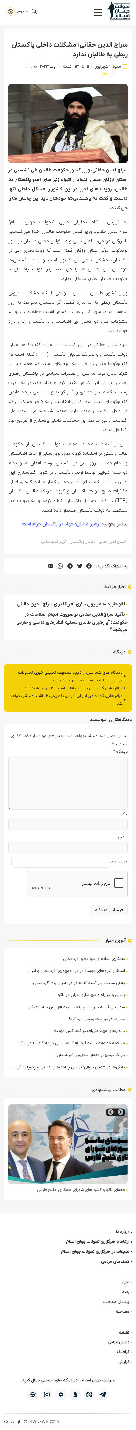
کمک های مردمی (115, 1261)
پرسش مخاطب (116, 1302)
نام (125, 813)
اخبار (125, 1282)
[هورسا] (61, 1394)
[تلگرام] (103, 1394)
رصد (125, 1292)
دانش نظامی (118, 1342)
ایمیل (123, 837)
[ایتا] (89, 1394)
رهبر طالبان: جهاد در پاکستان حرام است (60, 524)
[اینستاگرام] (46, 1394)
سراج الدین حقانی (112, 542)
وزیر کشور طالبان (54, 542)
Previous (120, 1112)
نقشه (124, 1332)
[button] (98, 12)
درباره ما (122, 1231)
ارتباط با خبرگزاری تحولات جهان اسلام (97, 1241)
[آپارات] (33, 1394)
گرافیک (123, 1352)
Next (111, 1112)
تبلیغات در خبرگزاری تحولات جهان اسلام (95, 1251)
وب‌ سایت (119, 862)
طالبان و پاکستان (82, 542)
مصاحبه (122, 1311)
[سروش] (75, 1394)
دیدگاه (120, 751)
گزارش (123, 1362)
